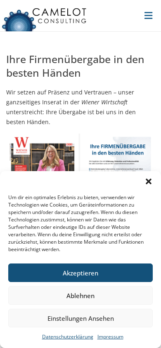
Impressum (110, 336)
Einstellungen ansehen (80, 318)
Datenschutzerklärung (67, 336)
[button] (148, 181)
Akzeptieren (80, 273)
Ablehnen (80, 296)
